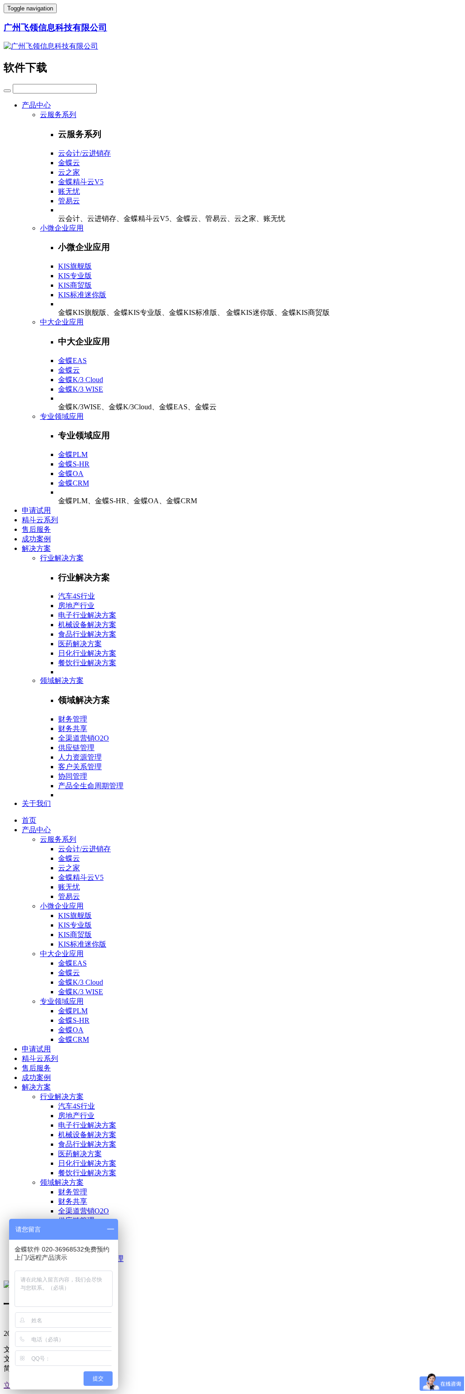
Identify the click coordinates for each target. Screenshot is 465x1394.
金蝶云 (69, 163)
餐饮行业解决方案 (87, 663)
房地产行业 (76, 605)
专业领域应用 (62, 416)
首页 (29, 820)
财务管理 (72, 719)
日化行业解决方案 (87, 653)
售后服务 (36, 529)
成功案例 (36, 539)
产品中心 (36, 105)
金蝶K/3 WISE (80, 389)
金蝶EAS (72, 360)
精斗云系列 (40, 520)
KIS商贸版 (75, 285)
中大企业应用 (62, 322)
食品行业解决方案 (87, 634)
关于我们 (36, 803)
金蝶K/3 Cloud (80, 379)
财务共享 (72, 728)
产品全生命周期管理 (91, 786)
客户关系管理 (80, 767)
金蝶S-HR (73, 464)
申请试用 (36, 510)
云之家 (69, 172)
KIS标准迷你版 (82, 295)
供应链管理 (76, 747)
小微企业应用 (62, 228)
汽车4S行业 (76, 596)
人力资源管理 (80, 757)
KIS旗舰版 (75, 266)
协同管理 (72, 776)
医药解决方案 (80, 644)
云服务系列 (58, 114)
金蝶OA (71, 473)
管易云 (69, 201)
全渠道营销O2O (83, 738)
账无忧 (69, 191)
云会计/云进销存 (84, 153)
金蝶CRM (73, 483)
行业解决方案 (62, 558)
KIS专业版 (75, 276)
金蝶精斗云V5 (81, 182)
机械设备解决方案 (87, 624)
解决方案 (36, 548)
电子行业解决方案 (87, 615)
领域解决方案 (62, 680)
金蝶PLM (73, 454)
